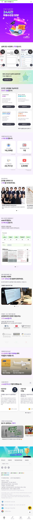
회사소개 (3, 460)
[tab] (16, 210)
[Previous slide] (24, 37)
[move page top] (30, 512)
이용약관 (10, 460)
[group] (16, 22)
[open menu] (2, 2)
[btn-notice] (31, 1)
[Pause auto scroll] (30, 383)
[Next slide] (28, 37)
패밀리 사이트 (5, 463)
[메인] (9, 1)
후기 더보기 (27, 412)
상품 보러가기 (8, 106)
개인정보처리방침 (18, 460)
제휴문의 (27, 460)
